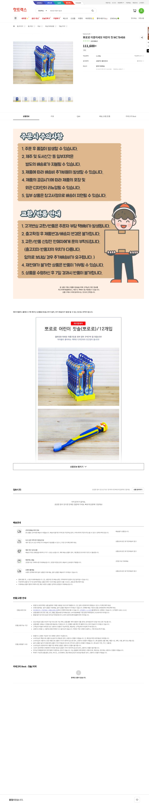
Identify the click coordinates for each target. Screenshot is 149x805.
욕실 (39, 26)
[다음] (73, 63)
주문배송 (128, 3)
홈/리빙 (30, 26)
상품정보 (26, 116)
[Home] (14, 26)
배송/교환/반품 (104, 116)
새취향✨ (24, 18)
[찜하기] (137, 800)
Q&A (78, 116)
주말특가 (56, 18)
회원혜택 (120, 3)
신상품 (73, 18)
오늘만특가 (46, 18)
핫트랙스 (41, 11)
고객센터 (141, 3)
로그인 (114, 3)
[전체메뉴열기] (15, 18)
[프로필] (141, 10)
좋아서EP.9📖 (102, 18)
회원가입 (108, 3)
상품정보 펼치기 (76, 466)
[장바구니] (135, 11)
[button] (142, 37)
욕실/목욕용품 (49, 26)
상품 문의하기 (138, 489)
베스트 (65, 18)
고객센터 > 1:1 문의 (86, 610)
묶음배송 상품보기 (118, 69)
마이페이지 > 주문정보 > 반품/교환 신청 (45, 610)
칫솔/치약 (62, 26)
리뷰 (52, 116)
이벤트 (80, 18)
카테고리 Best (131, 116)
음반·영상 (35, 18)
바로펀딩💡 (90, 18)
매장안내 (135, 3)
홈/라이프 (20, 26)
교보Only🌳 (114, 18)
